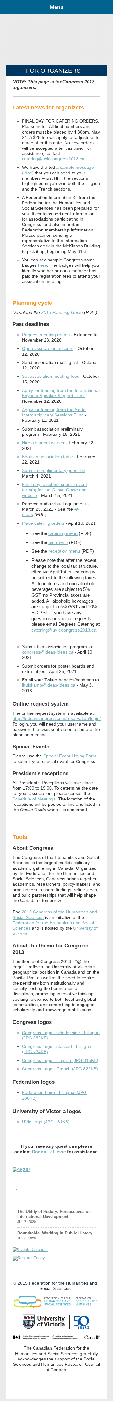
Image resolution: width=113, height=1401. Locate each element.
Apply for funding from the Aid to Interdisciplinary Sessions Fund (54, 412)
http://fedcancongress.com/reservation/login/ (57, 718)
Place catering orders (43, 523)
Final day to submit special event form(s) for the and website (54, 490)
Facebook (51, 1272)
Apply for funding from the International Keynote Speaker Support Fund (61, 393)
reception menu (64, 551)
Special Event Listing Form (69, 755)
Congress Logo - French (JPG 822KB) (60, 1068)
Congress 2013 (56, 41)
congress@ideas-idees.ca (47, 651)
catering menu (63, 533)
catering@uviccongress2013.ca (53, 158)
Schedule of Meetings (34, 798)
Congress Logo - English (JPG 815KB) (60, 1060)
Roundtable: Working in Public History (54, 1233)
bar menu (58, 542)
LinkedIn (62, 1272)
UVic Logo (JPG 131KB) (46, 1121)
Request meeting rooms (46, 334)
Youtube (73, 1272)
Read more (84, 1198)
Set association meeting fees (50, 376)
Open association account (47, 348)
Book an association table (47, 456)
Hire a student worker (43, 442)
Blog (23, 1199)
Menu (56, 7)
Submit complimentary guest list (53, 470)
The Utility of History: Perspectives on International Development (54, 1214)
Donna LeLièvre (49, 1151)
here (42, 265)
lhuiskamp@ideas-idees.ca (48, 685)
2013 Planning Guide (62, 312)
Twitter (39, 1272)
